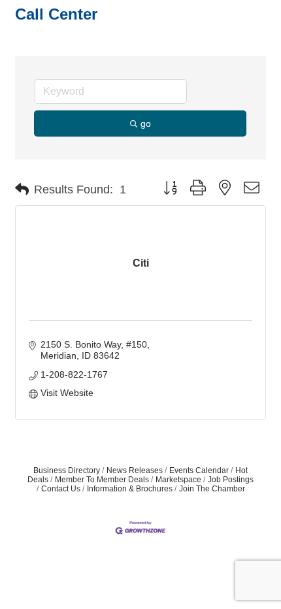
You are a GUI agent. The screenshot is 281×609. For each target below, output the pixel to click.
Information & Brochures (130, 488)
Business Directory (66, 470)
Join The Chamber (212, 488)
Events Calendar (199, 470)
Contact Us (60, 488)
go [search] (145, 123)
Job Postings (231, 479)
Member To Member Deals (102, 479)
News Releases (135, 470)
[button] (22, 189)
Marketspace (178, 479)
